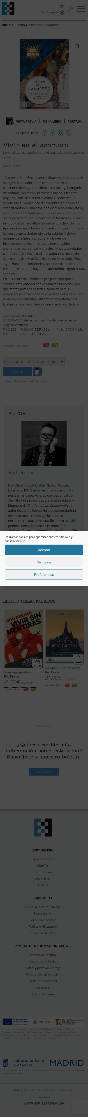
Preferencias (44, 574)
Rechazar (44, 562)
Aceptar (44, 550)
